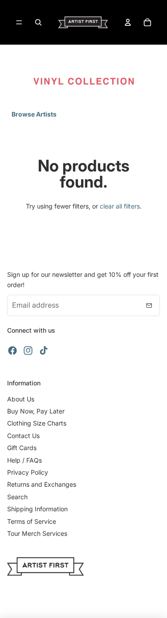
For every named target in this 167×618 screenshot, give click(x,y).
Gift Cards (22, 447)
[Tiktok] (43, 350)
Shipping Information (37, 509)
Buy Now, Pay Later (36, 411)
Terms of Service (31, 521)
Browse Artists (34, 114)
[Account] (128, 22)
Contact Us (23, 435)
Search (17, 497)
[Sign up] (149, 305)
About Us (20, 399)
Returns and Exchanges (41, 484)
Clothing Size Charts (36, 423)
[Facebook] (12, 350)
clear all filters (120, 206)
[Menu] (19, 22)
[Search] (38, 22)
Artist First (94, 604)
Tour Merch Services (37, 533)
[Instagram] (28, 350)
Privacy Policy (27, 472)
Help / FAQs (24, 460)
